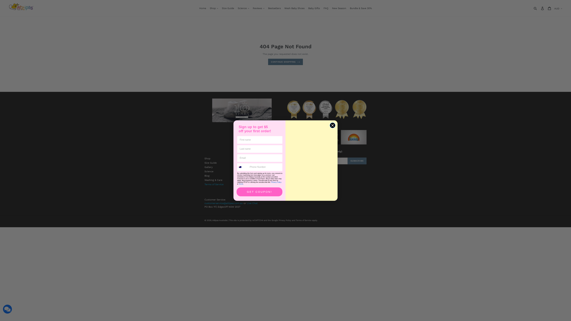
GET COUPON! (259, 191)
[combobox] (242, 167)
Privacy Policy (276, 182)
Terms (241, 184)
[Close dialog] (332, 125)
